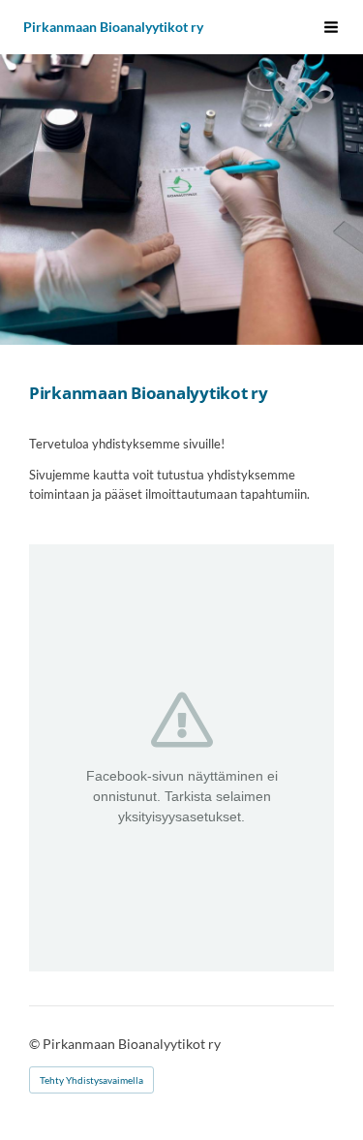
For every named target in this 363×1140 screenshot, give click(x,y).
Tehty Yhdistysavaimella (91, 1080)
